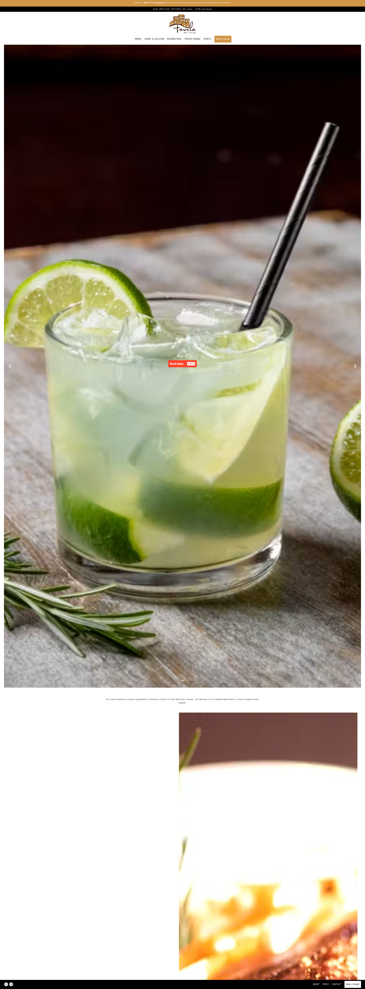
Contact (336, 984)
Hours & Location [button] (154, 38)
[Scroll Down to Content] (182, 680)
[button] (182, 363)
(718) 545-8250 (203, 9)
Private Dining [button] (192, 38)
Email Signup (353, 984)
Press (326, 984)
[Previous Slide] (10, 366)
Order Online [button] (223, 39)
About (316, 984)
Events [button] (207, 38)
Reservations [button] (174, 38)
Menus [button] (138, 38)
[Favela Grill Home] (182, 24)
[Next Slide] (355, 366)
